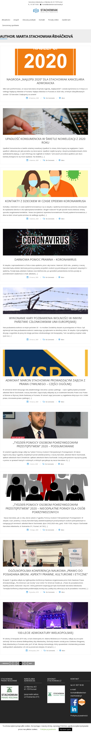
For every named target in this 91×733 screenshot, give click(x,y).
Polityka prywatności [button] (48, 729)
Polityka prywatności (79, 715)
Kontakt (42, 20)
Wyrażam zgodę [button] (65, 729)
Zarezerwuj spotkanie (10, 25)
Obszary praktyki (29, 20)
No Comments (50, 98)
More (63, 98)
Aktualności (6, 20)
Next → (31, 663)
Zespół (16, 20)
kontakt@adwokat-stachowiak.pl (52, 4)
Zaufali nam (66, 20)
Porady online (53, 20)
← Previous (5, 663)
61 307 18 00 (78, 685)
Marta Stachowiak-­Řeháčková (44, 36)
